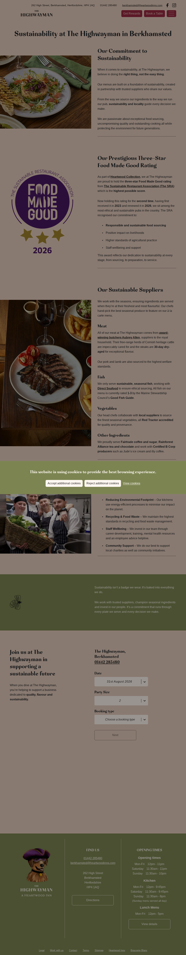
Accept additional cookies (64, 483)
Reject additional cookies (102, 483)
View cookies (131, 483)
